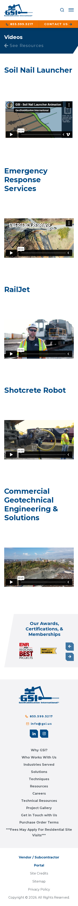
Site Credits (39, 873)
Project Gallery (39, 808)
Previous (70, 646)
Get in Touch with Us (39, 815)
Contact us (56, 24)
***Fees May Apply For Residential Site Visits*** (39, 832)
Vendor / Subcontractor (39, 857)
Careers (39, 793)
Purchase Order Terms (39, 822)
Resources (39, 786)
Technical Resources (39, 801)
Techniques (39, 779)
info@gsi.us (41, 724)
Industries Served (39, 765)
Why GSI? (39, 750)
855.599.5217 (21, 24)
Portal (39, 865)
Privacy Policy (39, 889)
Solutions (39, 772)
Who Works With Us (39, 757)
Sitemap (39, 881)
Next (70, 657)
